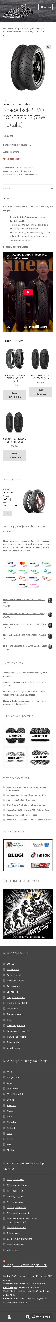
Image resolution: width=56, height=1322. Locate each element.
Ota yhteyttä (13, 1047)
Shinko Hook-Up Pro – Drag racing (21, 800)
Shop (17, 28)
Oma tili (9, 1317)
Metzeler (11, 1122)
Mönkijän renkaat (15, 980)
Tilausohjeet (13, 1233)
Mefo (9, 1116)
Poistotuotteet (14, 1014)
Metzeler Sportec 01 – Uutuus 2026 (21, 815)
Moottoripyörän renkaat (32, 28)
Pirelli (10, 1139)
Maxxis (10, 1110)
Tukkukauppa (13, 986)
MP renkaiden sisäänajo (18, 1213)
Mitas (9, 1133)
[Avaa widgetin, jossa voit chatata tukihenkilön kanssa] (41, 1317)
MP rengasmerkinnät (17, 1185)
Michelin (11, 1127)
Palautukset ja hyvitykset (19, 1031)
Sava (9, 1144)
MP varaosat (13, 969)
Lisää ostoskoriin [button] (15, 394)
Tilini (9, 1019)
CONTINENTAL (31, 174)
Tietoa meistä (14, 1042)
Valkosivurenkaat (15, 1244)
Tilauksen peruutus (16, 1036)
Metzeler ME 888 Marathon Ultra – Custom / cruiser (28, 819)
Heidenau (11, 1105)
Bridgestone (13, 1077)
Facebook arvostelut (17, 1003)
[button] (48, 47)
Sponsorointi (13, 991)
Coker (10, 1082)
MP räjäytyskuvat (15, 1179)
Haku (28, 1317)
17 (23, 174)
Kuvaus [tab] (6, 188)
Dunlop (10, 1099)
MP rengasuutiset (15, 1201)
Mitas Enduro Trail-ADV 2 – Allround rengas (25, 805)
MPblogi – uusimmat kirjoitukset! (25, 1265)
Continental (13, 1088)
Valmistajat (13, 1249)
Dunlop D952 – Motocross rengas (19, 1276)
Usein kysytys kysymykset (19, 1238)
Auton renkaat (14, 974)
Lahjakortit (12, 1008)
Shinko (10, 1150)
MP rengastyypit (15, 1196)
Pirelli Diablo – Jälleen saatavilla (19, 1291)
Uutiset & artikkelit (16, 1227)
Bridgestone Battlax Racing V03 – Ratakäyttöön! (28, 810)
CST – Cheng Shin (15, 1094)
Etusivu (10, 28)
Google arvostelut (16, 997)
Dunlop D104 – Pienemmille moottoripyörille (26, 795)
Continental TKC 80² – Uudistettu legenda (24, 1298)
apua (22, 694)
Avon (9, 1071)
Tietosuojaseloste (16, 1025)
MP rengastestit (15, 1190)
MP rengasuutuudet (16, 1207)
